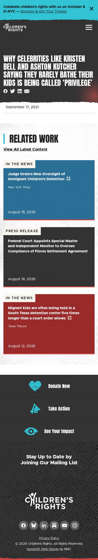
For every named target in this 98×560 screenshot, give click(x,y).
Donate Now (59, 386)
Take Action (59, 408)
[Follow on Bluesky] (33, 525)
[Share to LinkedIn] (20, 91)
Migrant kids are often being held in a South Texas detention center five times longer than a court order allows (43, 313)
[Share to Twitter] (12, 91)
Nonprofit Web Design (43, 549)
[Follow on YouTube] (64, 525)
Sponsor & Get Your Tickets (43, 11)
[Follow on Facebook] (23, 525)
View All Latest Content (25, 149)
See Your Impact (59, 431)
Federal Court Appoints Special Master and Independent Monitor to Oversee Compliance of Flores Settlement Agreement (48, 246)
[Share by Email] (26, 91)
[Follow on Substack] (54, 525)
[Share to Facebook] (5, 91)
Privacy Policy (49, 538)
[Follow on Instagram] (74, 525)
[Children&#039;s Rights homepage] (14, 27)
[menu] (89, 27)
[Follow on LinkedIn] (44, 525)
